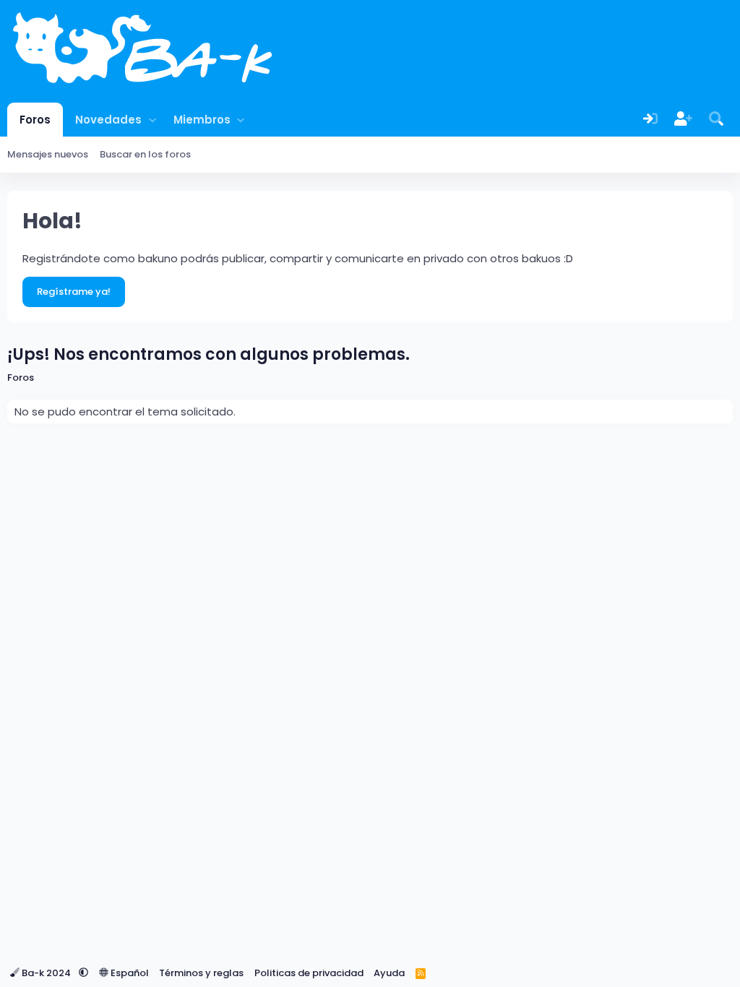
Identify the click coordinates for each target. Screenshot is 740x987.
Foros (35, 119)
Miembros (202, 119)
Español (128, 973)
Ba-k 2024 (46, 973)
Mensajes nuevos (47, 154)
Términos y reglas (201, 973)
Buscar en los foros (145, 154)
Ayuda (389, 973)
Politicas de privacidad (308, 973)
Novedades (108, 119)
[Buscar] (716, 119)
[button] (152, 120)
